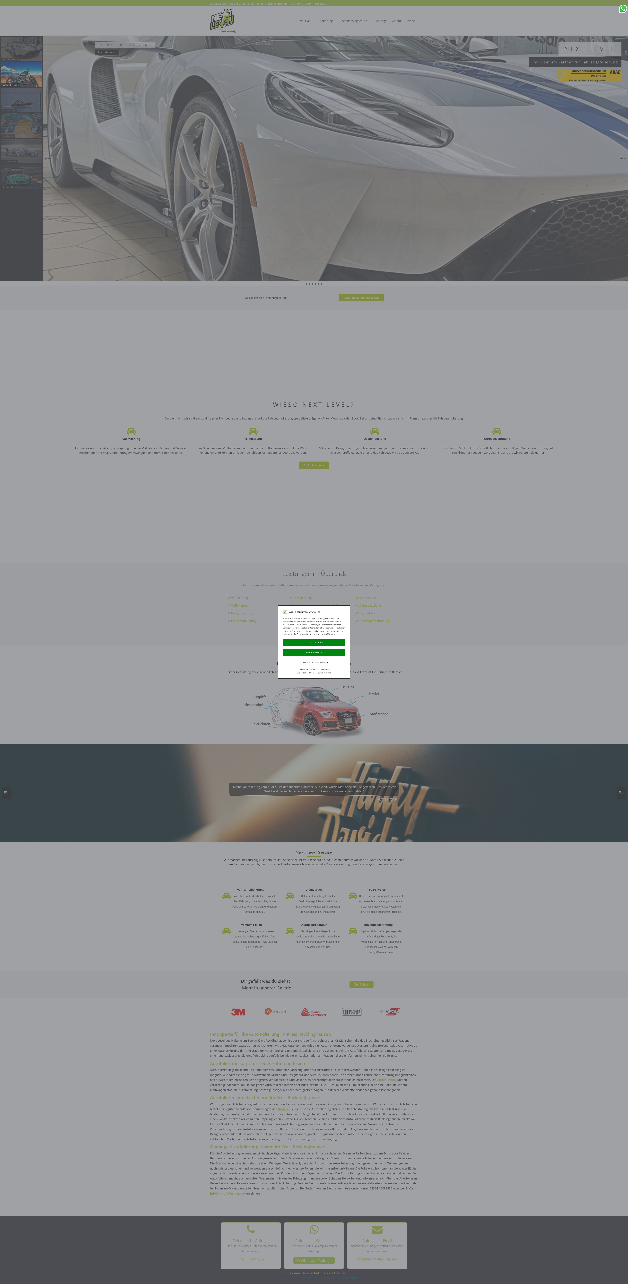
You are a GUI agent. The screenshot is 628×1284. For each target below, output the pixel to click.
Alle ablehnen (314, 652)
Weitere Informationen (308, 669)
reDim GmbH (325, 673)
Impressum (325, 669)
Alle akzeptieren (314, 642)
